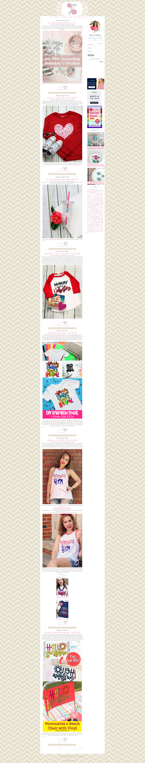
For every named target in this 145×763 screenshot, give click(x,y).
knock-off (88, 210)
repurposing (101, 220)
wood (99, 231)
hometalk (92, 207)
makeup (99, 211)
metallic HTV (72, 568)
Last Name (90, 51)
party (101, 216)
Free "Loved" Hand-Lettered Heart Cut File (62, 98)
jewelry (93, 209)
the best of (94, 229)
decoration (100, 198)
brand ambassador (96, 193)
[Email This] (63, 86)
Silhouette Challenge (90, 223)
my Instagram (79, 101)
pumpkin (101, 218)
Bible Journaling (77, 17)
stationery (93, 226)
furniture (89, 204)
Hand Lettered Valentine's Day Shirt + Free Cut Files (62, 253)
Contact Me (85, 17)
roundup (97, 221)
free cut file (59, 245)
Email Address (90, 44)
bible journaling (61, 89)
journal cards (100, 209)
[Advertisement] (95, 70)
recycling (93, 220)
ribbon (92, 221)
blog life (100, 192)
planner (90, 218)
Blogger (82, 756)
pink (87, 218)
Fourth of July (99, 201)
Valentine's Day (66, 245)
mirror (92, 212)
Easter (100, 199)
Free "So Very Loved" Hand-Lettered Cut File (62, 179)
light (97, 210)
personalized (89, 217)
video (101, 230)
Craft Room (101, 196)
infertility (100, 207)
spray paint (95, 225)
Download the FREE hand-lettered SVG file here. (62, 507)
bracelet (91, 193)
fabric (97, 200)
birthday (96, 192)
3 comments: (60, 87)
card (95, 194)
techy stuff (100, 228)
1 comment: (59, 168)
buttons (101, 193)
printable (67, 89)
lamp (92, 210)
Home (51, 17)
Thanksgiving (89, 229)
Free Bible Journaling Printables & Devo (62, 23)
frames (88, 203)
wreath (102, 231)
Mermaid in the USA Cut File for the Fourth (62, 440)
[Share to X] (65, 86)
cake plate (88, 194)
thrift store (98, 229)
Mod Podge (96, 212)
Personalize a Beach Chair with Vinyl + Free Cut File (62, 632)
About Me (56, 17)
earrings (95, 199)
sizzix (96, 223)
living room (89, 211)
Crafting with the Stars (92, 197)
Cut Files (70, 17)
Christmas (100, 194)
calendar (92, 194)
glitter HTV (66, 568)
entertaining (93, 200)
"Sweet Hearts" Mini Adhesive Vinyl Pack (57, 239)
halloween (90, 206)
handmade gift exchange (97, 206)
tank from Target (51, 571)
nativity (101, 213)
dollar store (89, 199)
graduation (88, 205)
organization (88, 216)
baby (98, 189)
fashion (90, 201)
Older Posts (81, 747)
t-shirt (64, 325)
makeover (94, 211)
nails (97, 213)
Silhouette (62, 245)
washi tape (88, 231)
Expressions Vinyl (77, 164)
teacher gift (94, 228)
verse (98, 230)
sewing (92, 222)
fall (102, 200)
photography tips (96, 217)
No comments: (60, 243)
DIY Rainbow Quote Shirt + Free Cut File (62, 333)
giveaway (99, 204)
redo (97, 220)
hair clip (98, 205)
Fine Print (92, 17)
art (95, 189)
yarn (88, 232)
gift (94, 204)
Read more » (43, 84)
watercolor (92, 231)
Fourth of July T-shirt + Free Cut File (62, 619)
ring (94, 221)
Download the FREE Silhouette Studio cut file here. (62, 509)
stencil (97, 226)
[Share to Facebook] (66, 86)
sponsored (89, 225)
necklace (88, 215)
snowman (101, 223)
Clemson (91, 196)
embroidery (88, 200)
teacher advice (98, 227)
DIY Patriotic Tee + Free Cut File (62, 597)
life (95, 210)
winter (96, 231)
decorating (95, 198)
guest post (93, 205)
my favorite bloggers (90, 213)
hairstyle (102, 205)
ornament (93, 216)
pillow (101, 217)
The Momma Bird (74, 756)
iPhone (88, 209)
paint (98, 216)
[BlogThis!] (64, 86)
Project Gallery (63, 17)
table (94, 227)
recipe (90, 220)
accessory (89, 189)
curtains (92, 198)
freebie (64, 89)
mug (101, 212)
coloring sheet (95, 196)
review (89, 221)
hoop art (97, 207)
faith (100, 200)
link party (101, 210)
